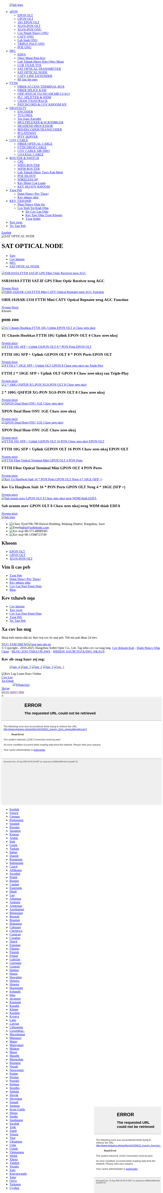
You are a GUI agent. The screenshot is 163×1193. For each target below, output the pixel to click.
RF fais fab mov (27, 79)
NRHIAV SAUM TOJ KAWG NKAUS (79, 651)
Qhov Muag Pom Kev (31, 58)
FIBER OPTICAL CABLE (34, 143)
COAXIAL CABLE (30, 154)
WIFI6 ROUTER (28, 168)
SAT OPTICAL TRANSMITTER (39, 68)
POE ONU (24, 47)
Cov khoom (17, 259)
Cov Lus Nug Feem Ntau (26, 586)
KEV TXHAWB (20, 201)
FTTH (14, 83)
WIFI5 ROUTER (28, 165)
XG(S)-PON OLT (29, 26)
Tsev (13, 255)
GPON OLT (25, 18)
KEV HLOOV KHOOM (33, 186)
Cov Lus (7, 677)
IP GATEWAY (26, 133)
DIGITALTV (18, 108)
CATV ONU (25, 36)
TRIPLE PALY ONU (31, 43)
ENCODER (25, 111)
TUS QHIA (25, 115)
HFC (13, 51)
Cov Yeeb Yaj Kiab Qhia (33, 208)
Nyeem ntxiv (10, 343)
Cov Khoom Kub (123, 648)
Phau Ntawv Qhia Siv (31, 204)
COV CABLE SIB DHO (33, 151)
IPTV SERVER (27, 136)
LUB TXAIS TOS (29, 65)
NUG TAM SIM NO (15, 644)
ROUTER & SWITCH (24, 158)
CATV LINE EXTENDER (34, 76)
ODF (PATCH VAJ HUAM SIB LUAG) (43, 93)
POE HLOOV (26, 176)
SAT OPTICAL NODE (32, 72)
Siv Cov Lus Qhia (36, 211)
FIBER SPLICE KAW (32, 90)
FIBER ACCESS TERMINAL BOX (41, 86)
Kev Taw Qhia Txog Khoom (43, 215)
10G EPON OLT (28, 22)
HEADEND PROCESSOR (35, 126)
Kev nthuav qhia (27, 197)
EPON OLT (25, 15)
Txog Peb (16, 190)
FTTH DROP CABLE (32, 147)
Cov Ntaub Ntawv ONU (33, 33)
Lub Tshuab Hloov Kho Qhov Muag (40, 61)
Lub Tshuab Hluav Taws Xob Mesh (40, 172)
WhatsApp (22, 684)
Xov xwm (16, 222)
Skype (6, 688)
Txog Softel (32, 218)
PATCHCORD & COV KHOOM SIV (42, 104)
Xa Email (8, 681)
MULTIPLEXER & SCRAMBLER (40, 122)
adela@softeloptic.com (34, 527)
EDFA (21, 54)
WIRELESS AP (27, 179)
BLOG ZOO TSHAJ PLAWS (31, 651)
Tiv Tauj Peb (18, 226)
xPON (14, 11)
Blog (13, 589)
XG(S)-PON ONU (29, 29)
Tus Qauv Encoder (29, 118)
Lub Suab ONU (27, 40)
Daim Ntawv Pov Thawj (33, 193)
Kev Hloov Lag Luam (31, 183)
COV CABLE (19, 140)
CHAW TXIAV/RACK (32, 101)
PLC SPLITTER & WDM (34, 97)
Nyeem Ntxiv (10, 288)
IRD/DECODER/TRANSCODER (39, 129)
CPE (20, 161)
